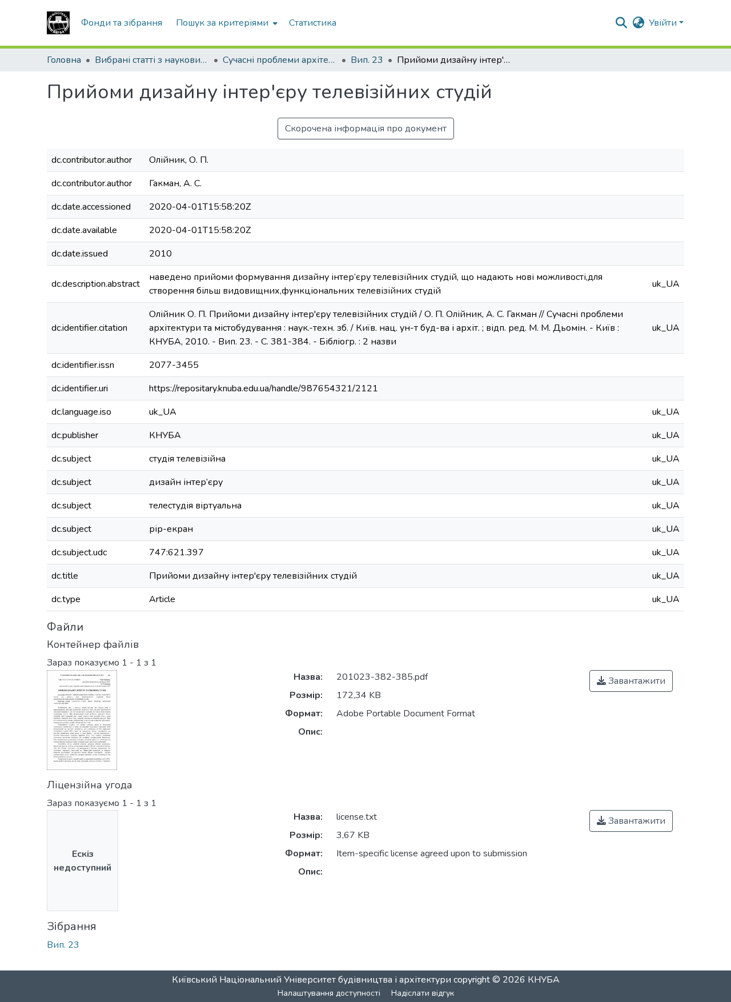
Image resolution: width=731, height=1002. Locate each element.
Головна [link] (64, 60)
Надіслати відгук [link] (422, 993)
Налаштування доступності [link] (329, 993)
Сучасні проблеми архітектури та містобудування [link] (280, 60)
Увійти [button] (664, 23)
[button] (58, 22)
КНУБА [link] (544, 979)
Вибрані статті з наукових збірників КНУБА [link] (152, 60)
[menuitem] (226, 23)
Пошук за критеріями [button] (222, 23)
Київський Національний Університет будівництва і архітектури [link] (311, 979)
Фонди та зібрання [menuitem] (121, 23)
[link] (631, 681)
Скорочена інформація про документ (366, 128)
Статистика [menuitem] (312, 23)
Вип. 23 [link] (367, 60)
